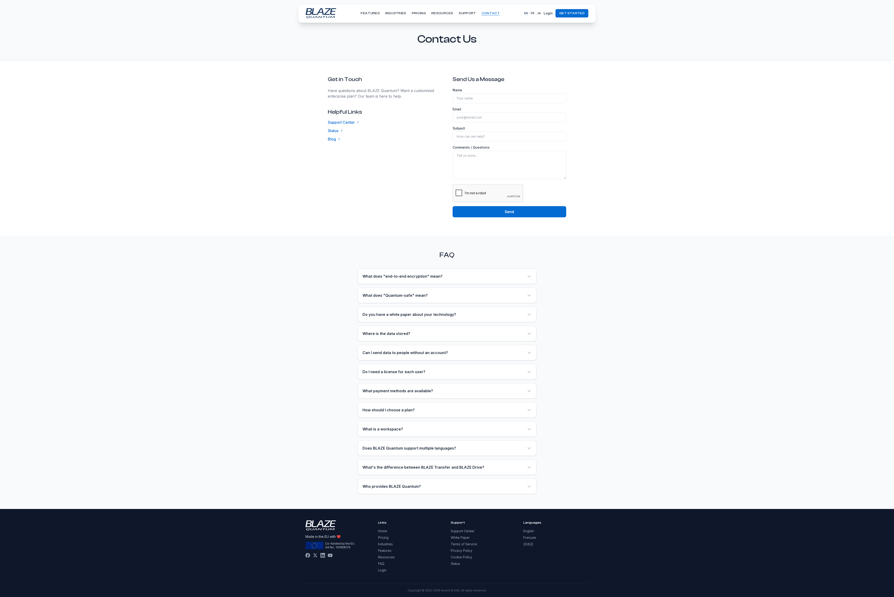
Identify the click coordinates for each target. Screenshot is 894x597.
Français (529, 537)
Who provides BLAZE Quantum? (391, 486)
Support (467, 13)
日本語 (528, 544)
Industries (395, 13)
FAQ (381, 564)
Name (457, 90)
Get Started (572, 13)
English (528, 531)
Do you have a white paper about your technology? (409, 314)
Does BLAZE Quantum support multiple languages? (409, 448)
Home (382, 531)
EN (526, 13)
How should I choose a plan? (388, 410)
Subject (459, 128)
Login (548, 13)
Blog (332, 139)
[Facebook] (307, 555)
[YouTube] (330, 555)
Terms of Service (464, 544)
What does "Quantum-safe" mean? (395, 295)
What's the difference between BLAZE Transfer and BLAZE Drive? (423, 467)
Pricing (419, 13)
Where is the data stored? (386, 333)
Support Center (341, 122)
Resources (442, 13)
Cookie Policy (461, 557)
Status (333, 130)
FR (532, 13)
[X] (315, 555)
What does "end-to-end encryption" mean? (402, 276)
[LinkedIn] (322, 555)
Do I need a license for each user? (393, 371)
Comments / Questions (471, 147)
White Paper (460, 537)
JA (539, 13)
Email (457, 109)
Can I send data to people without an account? (405, 352)
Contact (491, 13)
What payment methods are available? (397, 391)
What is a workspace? (382, 429)
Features (370, 13)
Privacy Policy (461, 551)
